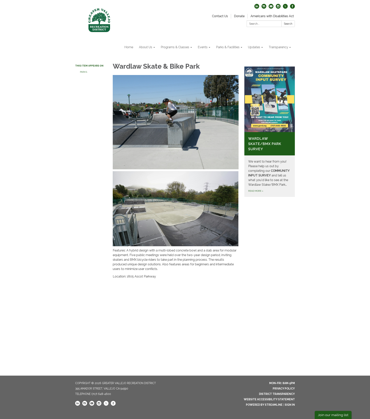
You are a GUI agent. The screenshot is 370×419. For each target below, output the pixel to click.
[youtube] (271, 7)
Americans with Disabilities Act (272, 16)
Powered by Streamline (264, 404)
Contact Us (220, 16)
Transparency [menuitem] (278, 47)
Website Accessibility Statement (269, 399)
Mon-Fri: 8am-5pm (282, 383)
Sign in (290, 404)
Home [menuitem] (128, 47)
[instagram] (278, 7)
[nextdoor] (264, 7)
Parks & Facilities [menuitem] (228, 47)
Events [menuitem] (203, 47)
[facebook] (292, 7)
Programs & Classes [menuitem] (175, 47)
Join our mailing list (333, 415)
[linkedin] (256, 7)
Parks (83, 72)
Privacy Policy (284, 388)
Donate (239, 16)
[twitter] (285, 7)
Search (288, 23)
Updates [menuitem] (254, 47)
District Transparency (277, 393)
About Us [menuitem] (145, 47)
